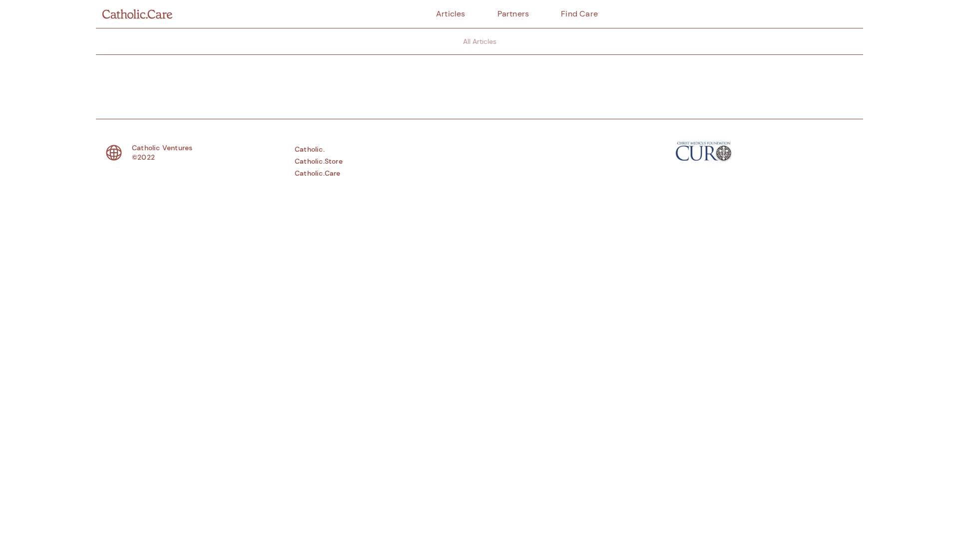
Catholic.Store (319, 161)
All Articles (479, 41)
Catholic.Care (318, 173)
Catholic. (310, 149)
